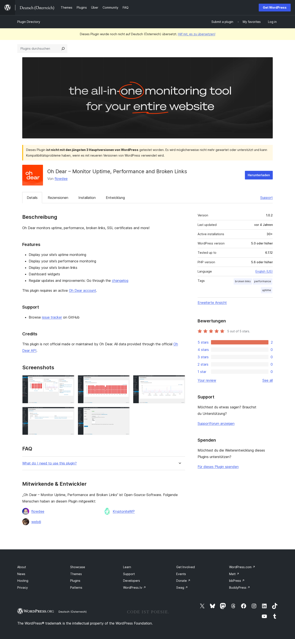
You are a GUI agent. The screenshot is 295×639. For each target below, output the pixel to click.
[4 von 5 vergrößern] (68, 413)
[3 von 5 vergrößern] (179, 381)
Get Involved (185, 567)
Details (32, 197)
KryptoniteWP (124, 511)
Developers (131, 580)
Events (181, 574)
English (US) (264, 271)
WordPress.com (242, 567)
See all (267, 380)
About (21, 567)
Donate (183, 580)
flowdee (61, 178)
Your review (207, 380)
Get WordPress (275, 7)
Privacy (22, 587)
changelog (120, 280)
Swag (182, 587)
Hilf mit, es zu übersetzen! (196, 34)
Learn (127, 567)
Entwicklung (115, 197)
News (21, 574)
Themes (76, 574)
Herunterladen (259, 175)
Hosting (22, 580)
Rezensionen (58, 197)
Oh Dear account (82, 290)
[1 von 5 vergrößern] (68, 381)
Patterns (76, 587)
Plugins (75, 580)
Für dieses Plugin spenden (218, 467)
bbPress (237, 580)
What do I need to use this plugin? (49, 463)
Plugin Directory (28, 22)
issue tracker (52, 317)
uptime (266, 290)
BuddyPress (239, 587)
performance (262, 281)
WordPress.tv (134, 587)
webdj (36, 522)
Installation (87, 197)
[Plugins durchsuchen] (63, 48)
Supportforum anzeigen (216, 423)
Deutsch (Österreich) (73, 611)
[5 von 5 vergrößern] (124, 413)
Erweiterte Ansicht (212, 302)
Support (266, 197)
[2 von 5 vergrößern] (124, 381)
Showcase (77, 567)
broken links (243, 281)
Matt (234, 574)
